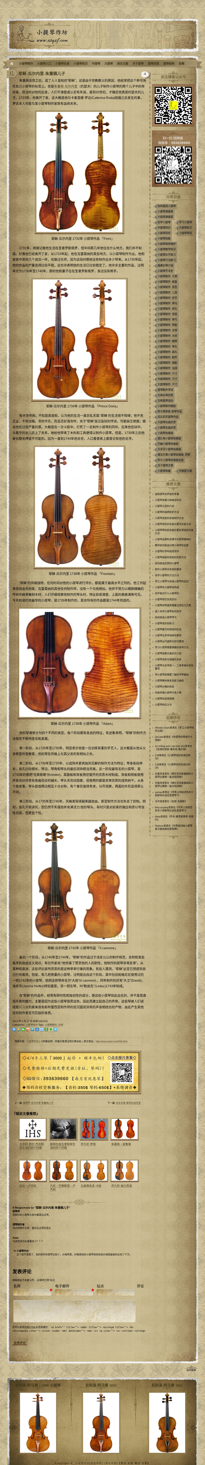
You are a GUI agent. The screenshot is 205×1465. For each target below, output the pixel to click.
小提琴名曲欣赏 (167, 427)
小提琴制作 (26, 63)
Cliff (157, 755)
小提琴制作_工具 (167, 292)
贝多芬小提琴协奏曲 (169, 449)
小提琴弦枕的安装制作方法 (169, 518)
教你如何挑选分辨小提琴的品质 (172, 545)
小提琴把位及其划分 (166, 599)
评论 (140, 1286)
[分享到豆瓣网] (46, 1029)
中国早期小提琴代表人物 (168, 692)
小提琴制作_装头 (167, 351)
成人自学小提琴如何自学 (168, 611)
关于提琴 (138, 63)
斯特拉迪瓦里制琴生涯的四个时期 (62, 1146)
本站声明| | (98, 1463)
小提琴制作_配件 (167, 357)
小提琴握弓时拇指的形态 (168, 629)
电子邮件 (62, 1286)
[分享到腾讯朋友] (51, 1029)
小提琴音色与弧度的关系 (168, 659)
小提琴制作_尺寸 (167, 373)
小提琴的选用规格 (164, 698)
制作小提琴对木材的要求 (168, 569)
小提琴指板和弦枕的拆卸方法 (170, 557)
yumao (158, 792)
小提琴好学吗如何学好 (167, 551)
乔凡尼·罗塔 (88, 1144)
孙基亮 (158, 773)
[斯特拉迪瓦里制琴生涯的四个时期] (62, 1129)
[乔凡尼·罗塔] (93, 1129)
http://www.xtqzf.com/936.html (112, 1041)
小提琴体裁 (164, 470)
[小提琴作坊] (12, 63)
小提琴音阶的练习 (164, 623)
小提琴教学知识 (167, 249)
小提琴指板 (164, 238)
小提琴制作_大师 (54, 1024)
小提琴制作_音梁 (167, 314)
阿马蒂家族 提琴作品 (170, 411)
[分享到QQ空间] (18, 1029)
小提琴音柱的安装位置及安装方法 (173, 524)
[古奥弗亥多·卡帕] (93, 1171)
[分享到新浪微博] (28, 1029)
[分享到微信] (23, 1029)
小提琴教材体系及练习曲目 (169, 680)
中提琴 (96, 63)
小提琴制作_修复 (167, 281)
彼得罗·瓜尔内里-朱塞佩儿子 (38, 1103)
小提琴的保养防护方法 (167, 512)
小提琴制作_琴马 (167, 303)
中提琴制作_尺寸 (167, 379)
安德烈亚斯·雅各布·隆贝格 (171, 749)
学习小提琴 (185, 222)
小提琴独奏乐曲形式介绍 (168, 653)
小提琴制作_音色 (167, 287)
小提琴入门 (44, 63)
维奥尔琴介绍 (165, 265)
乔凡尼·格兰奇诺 (121, 1185)
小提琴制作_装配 (167, 362)
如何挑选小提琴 (167, 206)
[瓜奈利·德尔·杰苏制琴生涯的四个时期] (32, 1129)
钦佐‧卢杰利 (27, 1185)
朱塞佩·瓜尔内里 (65, 86)
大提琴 (109, 63)
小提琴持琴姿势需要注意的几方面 (173, 605)
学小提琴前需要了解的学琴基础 (172, 674)
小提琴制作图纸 (167, 406)
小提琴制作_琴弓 (167, 319)
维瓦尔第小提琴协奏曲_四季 (174, 454)
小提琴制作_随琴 (167, 341)
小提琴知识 (81, 63)
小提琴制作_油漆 (167, 368)
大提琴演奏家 (165, 216)
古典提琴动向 (165, 400)
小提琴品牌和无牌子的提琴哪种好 (173, 539)
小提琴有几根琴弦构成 (167, 587)
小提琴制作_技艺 (167, 297)
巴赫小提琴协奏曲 (168, 443)
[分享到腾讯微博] (32, 1029)
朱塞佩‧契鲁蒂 (121, 1144)
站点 (100, 1286)
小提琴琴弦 (185, 233)
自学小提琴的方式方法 (167, 575)
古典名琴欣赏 (165, 395)
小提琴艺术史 (165, 270)
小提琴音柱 (164, 233)
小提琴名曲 (62, 63)
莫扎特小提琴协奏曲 (169, 438)
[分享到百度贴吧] (41, 1029)
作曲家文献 (185, 470)
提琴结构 (169, 63)
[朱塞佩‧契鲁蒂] (124, 1129)
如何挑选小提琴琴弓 (166, 617)
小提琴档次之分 (163, 704)
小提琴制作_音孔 (167, 308)
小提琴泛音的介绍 (164, 506)
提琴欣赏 (153, 63)
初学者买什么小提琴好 (167, 593)
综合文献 (122, 63)
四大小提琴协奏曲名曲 (171, 460)
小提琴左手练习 (167, 254)
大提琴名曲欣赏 (167, 422)
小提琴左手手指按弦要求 (168, 635)
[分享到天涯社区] (55, 1029)
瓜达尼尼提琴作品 (168, 416)
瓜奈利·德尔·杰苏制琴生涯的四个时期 (31, 1146)
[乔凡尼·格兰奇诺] (124, 1171)
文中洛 (158, 801)
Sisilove (159, 825)
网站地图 (111, 1463)
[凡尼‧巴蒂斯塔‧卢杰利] (62, 1171)
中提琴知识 (164, 227)
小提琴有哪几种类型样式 (168, 500)
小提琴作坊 (33, 1041)
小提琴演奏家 (165, 211)
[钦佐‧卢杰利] (32, 1171)
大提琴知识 (185, 227)
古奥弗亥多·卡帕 (91, 1185)
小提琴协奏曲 (165, 433)
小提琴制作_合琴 (167, 330)
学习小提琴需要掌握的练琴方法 (172, 647)
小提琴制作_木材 (167, 335)
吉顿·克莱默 (178, 801)
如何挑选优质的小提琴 (167, 563)
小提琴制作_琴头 (167, 346)
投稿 (181, 63)
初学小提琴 (164, 222)
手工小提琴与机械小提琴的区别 (172, 581)
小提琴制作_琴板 (167, 324)
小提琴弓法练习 (167, 260)
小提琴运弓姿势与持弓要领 (169, 641)
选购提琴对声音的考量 (167, 494)
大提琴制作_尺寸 (167, 384)
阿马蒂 (23, 1007)
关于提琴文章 (165, 465)
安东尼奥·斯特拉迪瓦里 (128, 1103)
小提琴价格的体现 (164, 686)
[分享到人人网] (37, 1029)
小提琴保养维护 (167, 243)
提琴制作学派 (165, 389)
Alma (158, 816)
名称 (17, 1286)
